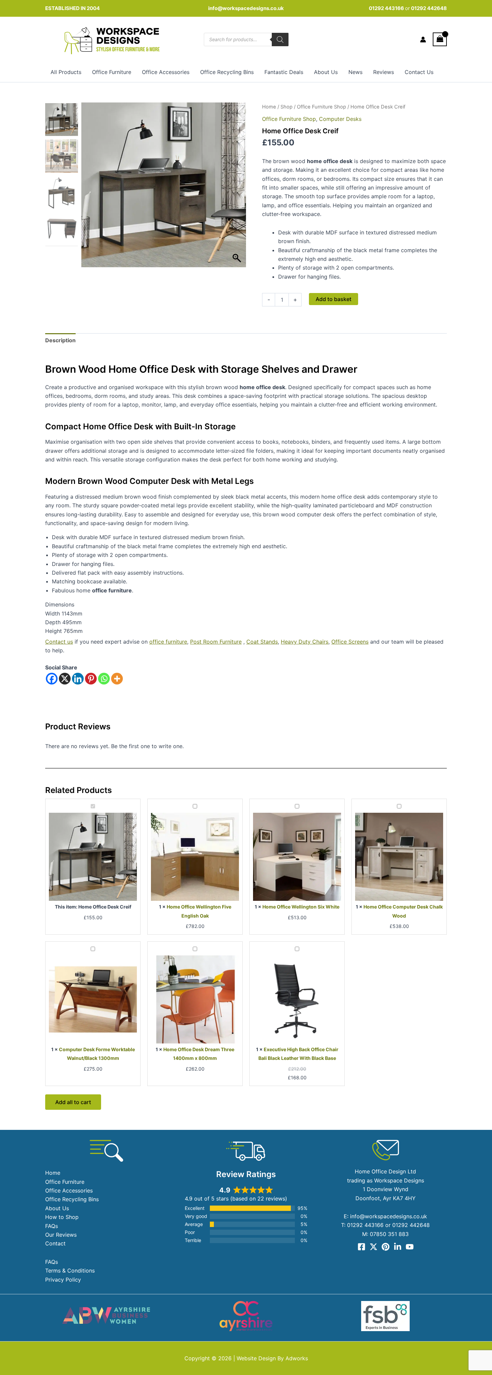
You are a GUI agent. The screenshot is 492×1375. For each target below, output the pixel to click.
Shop (286, 107)
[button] (238, 188)
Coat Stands (262, 641)
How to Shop (62, 1217)
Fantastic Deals (283, 72)
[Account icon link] (423, 40)
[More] (117, 678)
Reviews (383, 72)
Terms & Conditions (70, 1270)
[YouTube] (410, 1247)
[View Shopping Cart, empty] (440, 39)
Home (269, 107)
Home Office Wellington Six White (300, 907)
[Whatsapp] (104, 678)
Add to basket (333, 299)
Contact (55, 1243)
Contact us (59, 641)
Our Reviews (61, 1234)
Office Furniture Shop (321, 107)
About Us (326, 72)
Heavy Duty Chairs (304, 641)
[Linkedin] (78, 678)
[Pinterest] (91, 678)
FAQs (51, 1226)
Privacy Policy (63, 1279)
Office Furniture (111, 72)
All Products (66, 72)
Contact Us (419, 72)
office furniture (168, 641)
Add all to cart (73, 1102)
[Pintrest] (386, 1247)
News (355, 72)
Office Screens (349, 641)
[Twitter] (374, 1247)
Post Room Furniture (216, 641)
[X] (65, 678)
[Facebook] (52, 678)
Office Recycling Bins (227, 72)
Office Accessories (165, 72)
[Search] (280, 39)
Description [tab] (60, 340)
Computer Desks (340, 119)
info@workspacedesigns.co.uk (246, 8)
